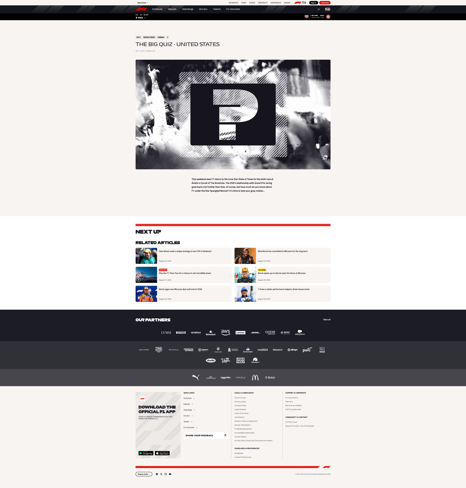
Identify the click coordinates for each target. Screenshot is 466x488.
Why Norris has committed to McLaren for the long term (282, 251)
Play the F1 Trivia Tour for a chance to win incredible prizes (185, 273)
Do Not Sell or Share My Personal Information (254, 440)
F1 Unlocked (233, 9)
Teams (217, 9)
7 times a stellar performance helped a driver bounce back (283, 289)
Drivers (203, 9)
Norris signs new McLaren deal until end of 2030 (180, 289)
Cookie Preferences (243, 457)
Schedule (157, 9)
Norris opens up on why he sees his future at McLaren (282, 273)
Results (172, 9)
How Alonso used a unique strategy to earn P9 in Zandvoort (185, 251)
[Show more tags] (167, 37)
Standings (187, 9)
